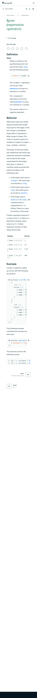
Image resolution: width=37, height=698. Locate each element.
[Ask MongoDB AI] (29, 8)
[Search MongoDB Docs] (26, 8)
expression (14, 88)
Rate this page (11, 44)
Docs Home (10, 15)
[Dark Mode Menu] (33, 8)
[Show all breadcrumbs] (17, 15)
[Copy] (28, 75)
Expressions (25, 15)
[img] (8, 48)
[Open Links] (33, 3)
